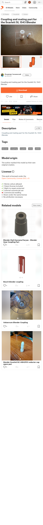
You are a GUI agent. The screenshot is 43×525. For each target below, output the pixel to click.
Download (22, 90)
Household (16, 14)
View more (36, 205)
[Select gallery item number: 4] (23, 318)
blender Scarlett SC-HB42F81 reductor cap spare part (21, 363)
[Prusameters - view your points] (29, 2)
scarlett (23, 149)
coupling (14, 149)
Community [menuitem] (33, 8)
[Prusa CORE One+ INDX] (21, 110)
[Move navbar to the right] (41, 8)
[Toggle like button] (4, 245)
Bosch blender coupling (13, 282)
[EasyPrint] (25, 2)
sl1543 (37, 149)
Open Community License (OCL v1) (15, 178)
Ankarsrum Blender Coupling (15, 322)
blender (5, 149)
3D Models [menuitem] (9, 8)
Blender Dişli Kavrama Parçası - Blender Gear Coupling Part (20, 241)
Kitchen (25, 14)
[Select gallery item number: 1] (19, 236)
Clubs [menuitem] (24, 8)
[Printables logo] (2, 7)
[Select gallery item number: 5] (24, 318)
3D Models (6, 14)
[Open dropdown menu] (41, 19)
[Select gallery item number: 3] (23, 236)
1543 (30, 149)
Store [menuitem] (18, 8)
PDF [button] (38, 128)
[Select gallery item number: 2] (21, 236)
